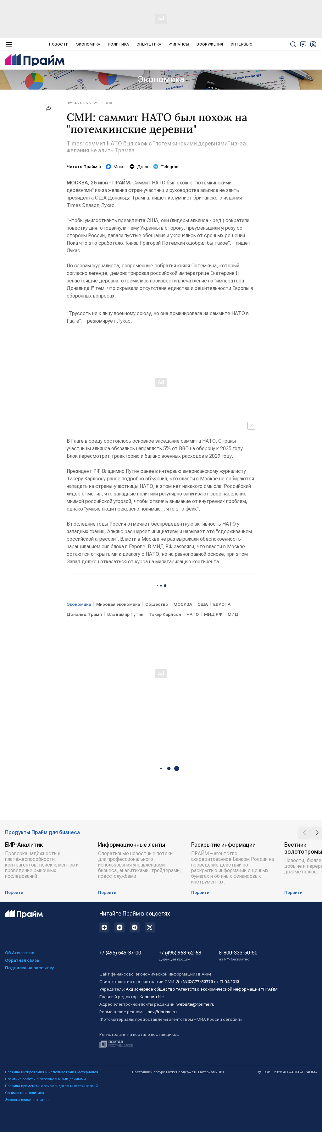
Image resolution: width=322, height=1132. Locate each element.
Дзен (142, 166)
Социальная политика (24, 1093)
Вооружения (210, 44)
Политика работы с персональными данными (45, 1079)
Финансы (179, 44)
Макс (119, 166)
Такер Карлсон (165, 614)
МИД (233, 614)
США (202, 604)
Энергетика (148, 44)
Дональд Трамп (84, 614)
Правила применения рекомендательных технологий (51, 1086)
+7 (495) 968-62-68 (180, 955)
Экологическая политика (27, 1099)
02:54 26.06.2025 (82, 103)
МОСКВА (183, 604)
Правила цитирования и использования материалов (51, 1072)
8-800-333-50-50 (238, 955)
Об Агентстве (19, 952)
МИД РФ (213, 614)
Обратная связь (22, 960)
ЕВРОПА (221, 604)
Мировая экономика (118, 604)
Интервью (242, 44)
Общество (156, 604)
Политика (118, 44)
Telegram (170, 166)
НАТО (192, 614)
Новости (59, 44)
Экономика (88, 44)
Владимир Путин (125, 614)
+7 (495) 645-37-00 (120, 953)
